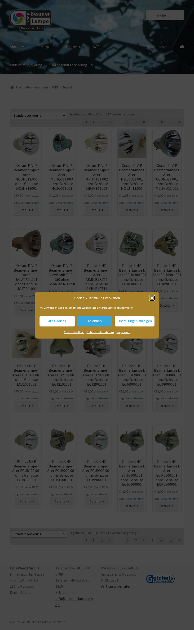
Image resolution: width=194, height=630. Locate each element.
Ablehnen (95, 321)
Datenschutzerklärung (100, 332)
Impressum (123, 332)
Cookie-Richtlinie (74, 332)
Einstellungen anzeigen (134, 321)
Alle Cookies (57, 321)
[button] (152, 298)
